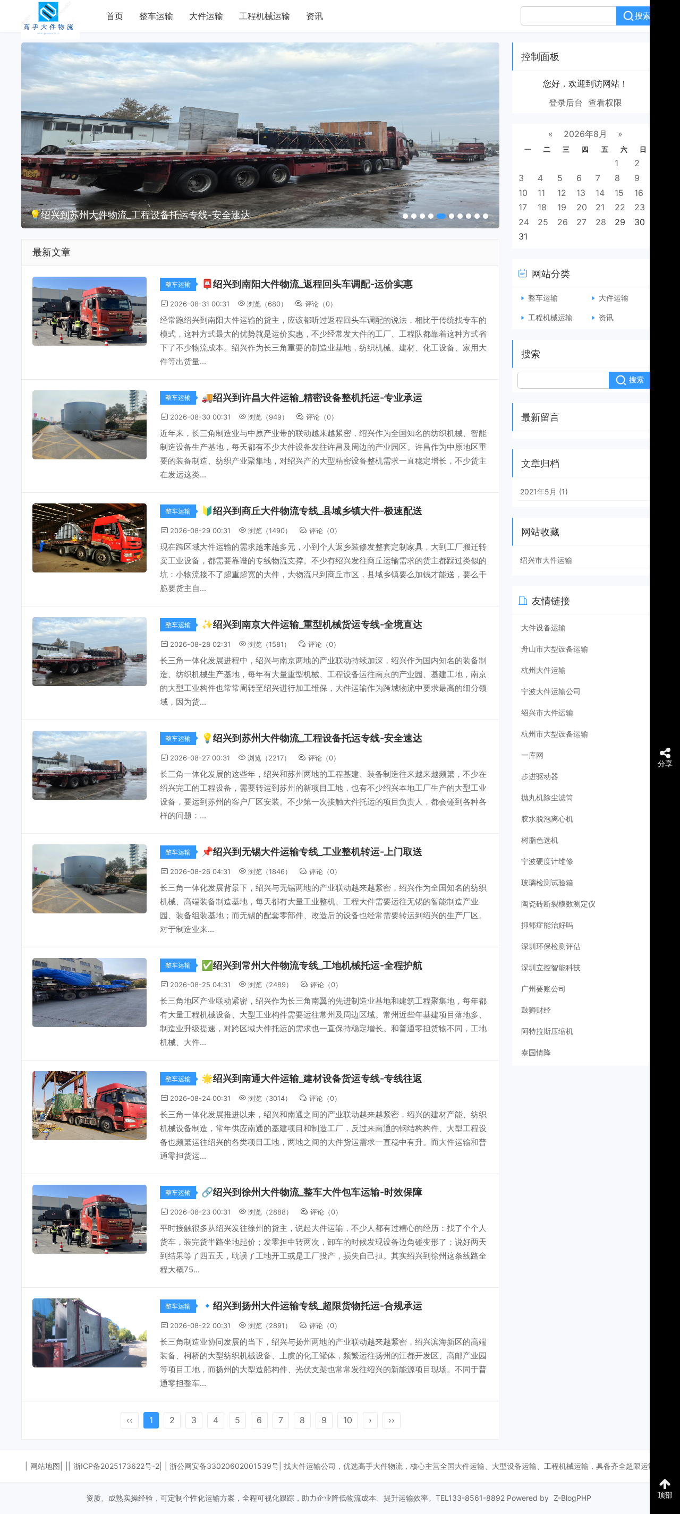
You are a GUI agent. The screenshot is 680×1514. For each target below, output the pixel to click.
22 (620, 207)
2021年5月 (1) (544, 491)
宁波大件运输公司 (551, 691)
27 (581, 222)
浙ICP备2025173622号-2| (117, 1465)
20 (581, 207)
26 (562, 222)
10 (347, 1420)
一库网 (532, 754)
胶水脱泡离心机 (547, 818)
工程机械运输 (264, 16)
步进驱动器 (539, 776)
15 (619, 192)
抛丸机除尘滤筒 (547, 797)
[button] (405, 216)
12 (561, 192)
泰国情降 (536, 1052)
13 (580, 192)
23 (639, 207)
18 (542, 207)
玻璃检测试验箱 (547, 882)
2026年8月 (585, 134)
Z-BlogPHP (572, 1497)
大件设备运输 (543, 627)
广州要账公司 (543, 988)
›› (391, 1420)
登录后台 (566, 102)
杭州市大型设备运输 (554, 733)
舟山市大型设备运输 (554, 648)
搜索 (643, 15)
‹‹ (129, 1420)
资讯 (314, 16)
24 (523, 222)
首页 (114, 16)
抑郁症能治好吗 (547, 924)
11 (541, 192)
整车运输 (156, 16)
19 (561, 207)
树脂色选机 (539, 839)
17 (522, 207)
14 (600, 192)
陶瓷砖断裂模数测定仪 (558, 903)
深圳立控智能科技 (551, 967)
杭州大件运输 (543, 669)
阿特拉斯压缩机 (547, 1031)
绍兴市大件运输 (546, 559)
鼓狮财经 (536, 1009)
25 (543, 222)
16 (638, 192)
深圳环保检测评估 (551, 946)
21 (600, 207)
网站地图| (46, 1465)
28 (601, 222)
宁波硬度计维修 (547, 861)
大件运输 (206, 16)
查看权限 (605, 102)
